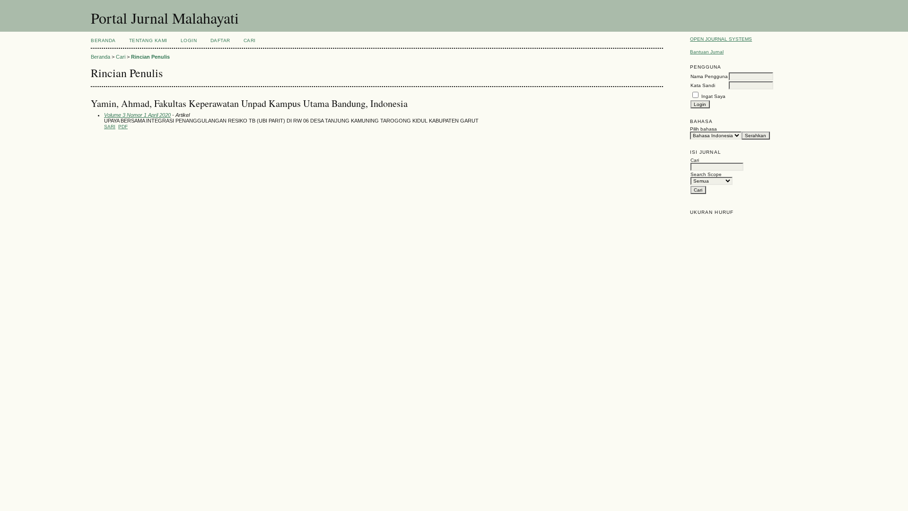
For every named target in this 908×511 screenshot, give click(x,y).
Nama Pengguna (709, 76)
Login (189, 40)
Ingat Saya (713, 96)
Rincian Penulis (150, 57)
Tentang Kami (148, 40)
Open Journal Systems (721, 39)
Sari (109, 126)
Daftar (220, 40)
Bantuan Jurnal (707, 51)
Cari (250, 40)
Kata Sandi (702, 85)
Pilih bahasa (703, 129)
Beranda (103, 40)
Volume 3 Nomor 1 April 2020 (137, 115)
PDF (123, 126)
